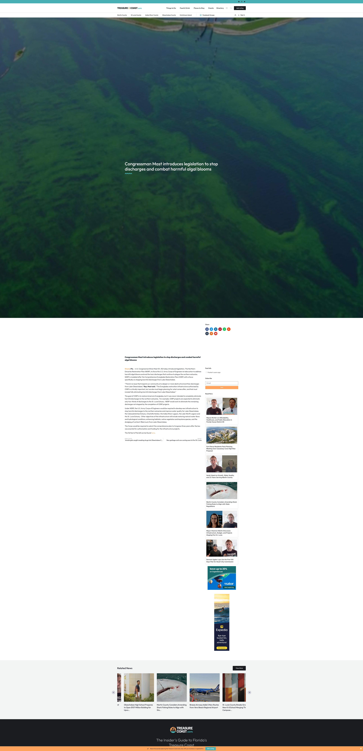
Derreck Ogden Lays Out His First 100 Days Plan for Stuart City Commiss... (164, 707)
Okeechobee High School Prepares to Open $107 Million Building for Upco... (197, 707)
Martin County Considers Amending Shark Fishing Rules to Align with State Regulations (221, 504)
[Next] (249, 692)
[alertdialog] (181, 748)
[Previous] (113, 692)
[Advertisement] (163, 338)
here (153, 433)
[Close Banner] (361, 748)
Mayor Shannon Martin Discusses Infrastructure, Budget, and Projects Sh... (132, 707)
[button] (235, 15)
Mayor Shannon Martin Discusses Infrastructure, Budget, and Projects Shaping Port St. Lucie (219, 533)
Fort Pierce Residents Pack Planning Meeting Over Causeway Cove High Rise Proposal (220, 449)
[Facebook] (239, 1)
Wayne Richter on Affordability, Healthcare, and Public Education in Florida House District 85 (219, 420)
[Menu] (227, 8)
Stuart (127, 369)
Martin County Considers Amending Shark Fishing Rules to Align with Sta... (231, 707)
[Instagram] (242, 1)
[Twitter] (244, 1)
